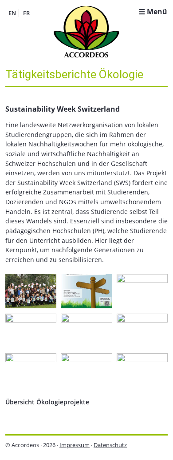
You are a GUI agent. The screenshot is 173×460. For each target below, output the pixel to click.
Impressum (74, 445)
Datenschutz (110, 445)
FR (26, 13)
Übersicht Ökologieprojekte (47, 402)
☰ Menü (153, 11)
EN (12, 13)
